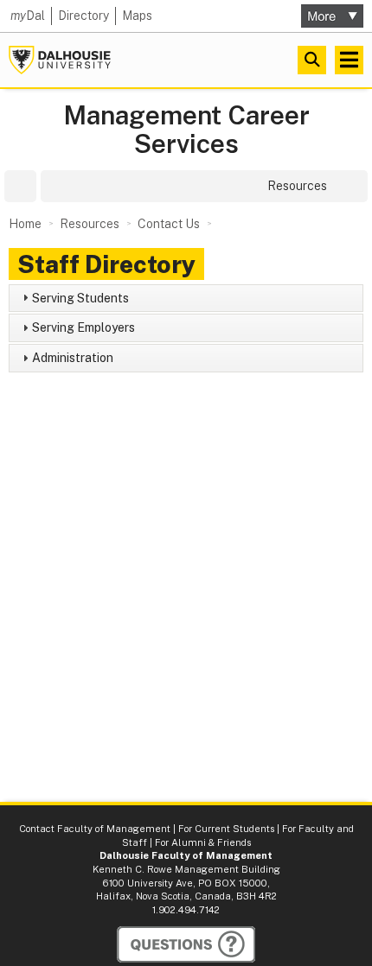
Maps (137, 15)
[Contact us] (186, 944)
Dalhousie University (60, 60)
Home (25, 224)
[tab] (186, 298)
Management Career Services (186, 129)
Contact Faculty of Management (94, 829)
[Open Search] (312, 60)
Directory (83, 15)
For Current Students (226, 829)
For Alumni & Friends (203, 842)
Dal (27, 15)
